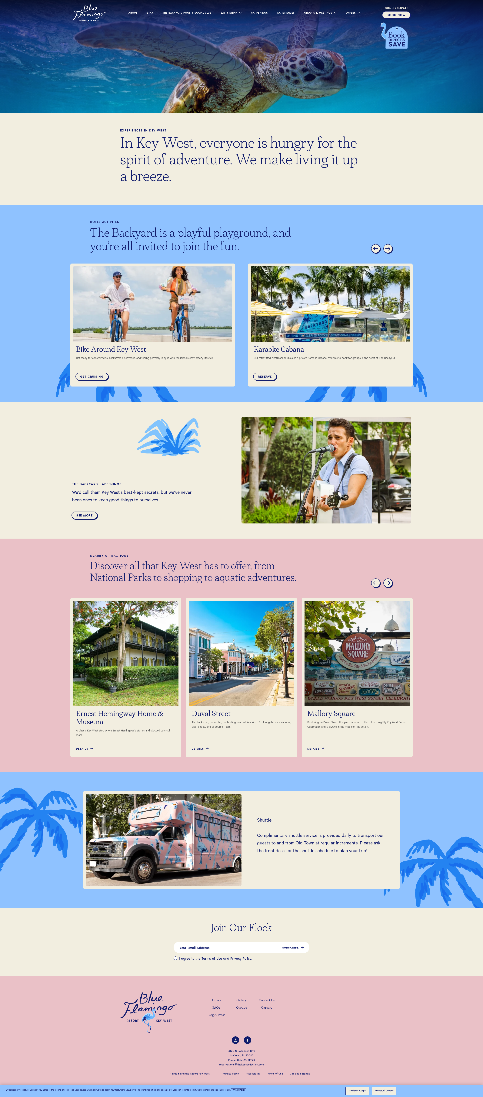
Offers (216, 1000)
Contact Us (267, 1000)
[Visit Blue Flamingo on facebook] (247, 1040)
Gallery (241, 1000)
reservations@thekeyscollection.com (241, 1064)
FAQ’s (216, 1008)
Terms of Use (212, 958)
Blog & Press (216, 1015)
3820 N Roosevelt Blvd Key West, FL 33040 (241, 1053)
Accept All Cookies (384, 1091)
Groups (241, 1008)
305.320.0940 (246, 1060)
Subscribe (290, 947)
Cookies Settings (357, 1091)
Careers (266, 1008)
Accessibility (253, 1073)
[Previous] (376, 249)
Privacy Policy (240, 958)
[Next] (388, 249)
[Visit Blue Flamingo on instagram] (235, 1040)
